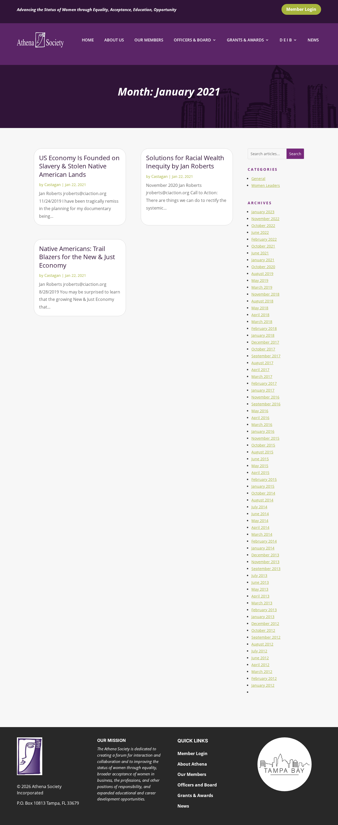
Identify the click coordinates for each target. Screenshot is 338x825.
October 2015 (263, 445)
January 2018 (262, 335)
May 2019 (259, 280)
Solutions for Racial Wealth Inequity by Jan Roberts (185, 161)
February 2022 (264, 239)
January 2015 (262, 486)
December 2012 (265, 623)
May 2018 (259, 307)
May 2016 (259, 410)
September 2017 (265, 355)
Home (88, 39)
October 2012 (263, 630)
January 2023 (262, 211)
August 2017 (262, 362)
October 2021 (263, 246)
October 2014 (263, 493)
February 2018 (264, 328)
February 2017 (264, 383)
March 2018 (261, 321)
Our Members (148, 39)
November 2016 (265, 397)
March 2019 (261, 287)
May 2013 (259, 589)
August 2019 (262, 273)
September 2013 (265, 568)
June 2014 (260, 513)
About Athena (192, 764)
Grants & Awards (245, 39)
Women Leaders (265, 185)
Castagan (52, 184)
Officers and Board (197, 785)
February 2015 (264, 479)
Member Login (301, 9)
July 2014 (259, 506)
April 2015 (260, 472)
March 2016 (261, 424)
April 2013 (260, 596)
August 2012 (262, 644)
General (258, 178)
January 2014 (262, 548)
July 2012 (259, 650)
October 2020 (263, 266)
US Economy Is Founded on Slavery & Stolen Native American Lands (79, 165)
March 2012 (261, 671)
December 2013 (265, 554)
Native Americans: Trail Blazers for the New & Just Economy (77, 256)
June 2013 (260, 582)
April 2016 (260, 417)
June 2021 (260, 252)
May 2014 (259, 520)
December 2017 (265, 342)
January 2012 (262, 685)
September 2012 (265, 637)
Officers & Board (192, 39)
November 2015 (265, 438)
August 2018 (262, 301)
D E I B (286, 39)
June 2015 (260, 458)
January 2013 (262, 616)
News (313, 39)
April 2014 (260, 527)
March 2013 (261, 602)
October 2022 (263, 225)
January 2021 (262, 259)
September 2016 (265, 403)
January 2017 (262, 390)
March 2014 (261, 534)
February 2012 (264, 678)
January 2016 (262, 431)
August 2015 (262, 451)
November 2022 (265, 218)
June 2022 (260, 232)
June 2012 (260, 657)
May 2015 (259, 465)
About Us (114, 39)
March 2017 (261, 376)
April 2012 (260, 664)
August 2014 (262, 499)
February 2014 (264, 541)
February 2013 (264, 609)
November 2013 (265, 561)
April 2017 (260, 369)
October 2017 (263, 349)
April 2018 (260, 314)
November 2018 (265, 294)
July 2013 (259, 575)
